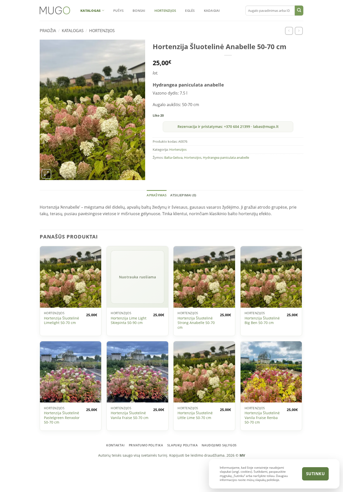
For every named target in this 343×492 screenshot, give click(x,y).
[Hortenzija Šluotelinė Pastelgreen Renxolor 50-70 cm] (70, 371)
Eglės (190, 10)
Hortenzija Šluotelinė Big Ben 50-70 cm (262, 320)
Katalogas (90, 10)
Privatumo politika (146, 445)
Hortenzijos (165, 10)
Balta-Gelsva (173, 157)
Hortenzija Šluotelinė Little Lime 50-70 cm (195, 415)
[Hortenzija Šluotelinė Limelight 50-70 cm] (70, 277)
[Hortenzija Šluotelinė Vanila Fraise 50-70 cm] (137, 371)
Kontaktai (115, 445)
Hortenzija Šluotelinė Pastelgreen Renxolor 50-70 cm (62, 418)
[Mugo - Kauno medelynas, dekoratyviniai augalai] (55, 10)
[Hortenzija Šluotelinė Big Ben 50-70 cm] (271, 277)
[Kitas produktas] (299, 31)
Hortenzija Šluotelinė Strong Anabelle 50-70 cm (196, 323)
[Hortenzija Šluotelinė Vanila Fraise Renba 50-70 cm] (271, 371)
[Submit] (299, 11)
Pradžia (48, 30)
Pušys (118, 10)
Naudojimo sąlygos (219, 445)
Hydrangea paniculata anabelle (226, 157)
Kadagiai (212, 10)
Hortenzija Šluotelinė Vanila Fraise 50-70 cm (129, 415)
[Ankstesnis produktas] (289, 31)
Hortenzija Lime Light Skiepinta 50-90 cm (128, 320)
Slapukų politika (182, 445)
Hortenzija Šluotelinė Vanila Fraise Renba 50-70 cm (262, 418)
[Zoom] (46, 174)
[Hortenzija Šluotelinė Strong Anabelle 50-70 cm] (204, 277)
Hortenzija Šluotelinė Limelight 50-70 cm (61, 320)
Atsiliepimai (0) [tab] (183, 195)
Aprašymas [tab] (156, 195)
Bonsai (139, 10)
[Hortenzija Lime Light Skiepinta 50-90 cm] (137, 277)
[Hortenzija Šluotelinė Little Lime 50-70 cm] (204, 371)
